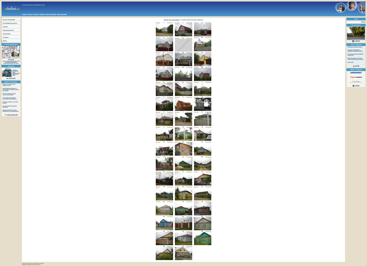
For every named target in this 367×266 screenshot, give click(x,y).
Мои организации (62, 14)
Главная (24, 14)
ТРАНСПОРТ (12, 78)
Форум (5, 40)
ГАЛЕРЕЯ (357, 41)
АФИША (357, 85)
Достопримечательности (10, 23)
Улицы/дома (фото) (8, 30)
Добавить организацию (48, 14)
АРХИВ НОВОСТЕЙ (12, 115)
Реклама (30, 14)
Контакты (36, 14)
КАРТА (12, 59)
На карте (158, 22)
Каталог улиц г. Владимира (171, 20)
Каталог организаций (9, 19)
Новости (5, 26)
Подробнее (170, 22)
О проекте (6, 37)
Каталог (25, 263)
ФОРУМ (357, 66)
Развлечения (6, 33)
